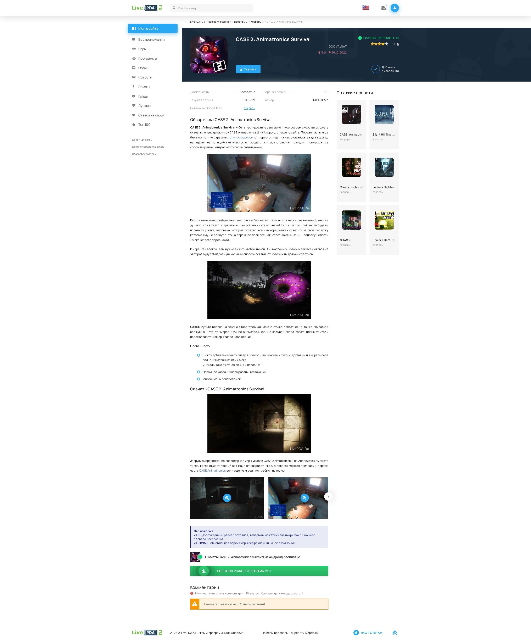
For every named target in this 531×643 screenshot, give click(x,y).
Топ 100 (144, 124)
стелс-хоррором (241, 137)
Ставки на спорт (151, 115)
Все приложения (218, 21)
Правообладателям (144, 154)
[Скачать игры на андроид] (147, 8)
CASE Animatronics (212, 470)
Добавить (390, 69)
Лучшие (144, 105)
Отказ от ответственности (148, 147)
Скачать (250, 69)
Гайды (143, 96)
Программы (147, 58)
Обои (142, 68)
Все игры (239, 21)
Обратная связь (142, 140)
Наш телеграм (371, 632)
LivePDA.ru (196, 21)
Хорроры (256, 21)
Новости (145, 77)
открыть (249, 108)
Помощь (144, 86)
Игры (142, 49)
